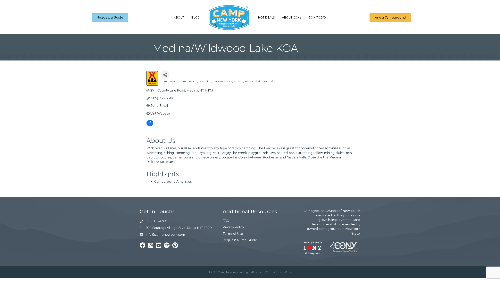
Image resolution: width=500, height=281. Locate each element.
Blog (195, 17)
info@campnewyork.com (166, 235)
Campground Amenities (173, 181)
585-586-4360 (156, 221)
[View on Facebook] (149, 125)
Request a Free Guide (240, 240)
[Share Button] (165, 74)
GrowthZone (284, 272)
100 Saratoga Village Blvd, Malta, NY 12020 (179, 228)
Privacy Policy (233, 227)
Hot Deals (266, 17)
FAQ (226, 221)
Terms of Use (233, 234)
